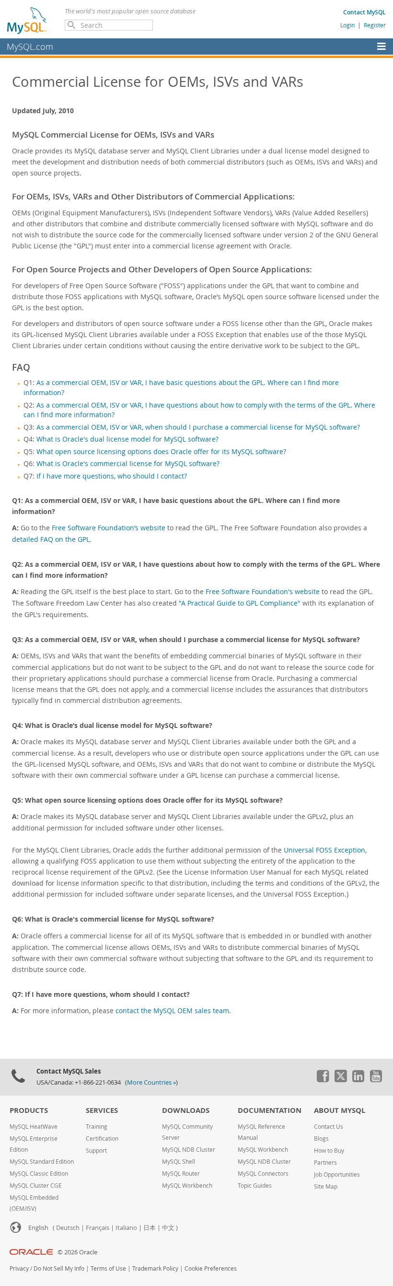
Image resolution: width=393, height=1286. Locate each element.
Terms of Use (108, 1268)
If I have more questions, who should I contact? (111, 476)
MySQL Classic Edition (39, 1173)
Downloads (185, 1110)
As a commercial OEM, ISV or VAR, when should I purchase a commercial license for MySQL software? (198, 427)
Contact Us (328, 1126)
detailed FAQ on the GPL (51, 539)
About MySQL (339, 1110)
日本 (149, 1228)
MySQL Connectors (263, 1173)
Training (96, 1126)
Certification (102, 1138)
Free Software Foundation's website (263, 591)
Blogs (321, 1138)
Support (96, 1150)
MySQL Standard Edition (42, 1161)
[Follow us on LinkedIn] (358, 1080)
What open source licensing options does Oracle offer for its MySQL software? (161, 451)
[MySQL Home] (27, 20)
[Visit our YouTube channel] (375, 1080)
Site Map (325, 1186)
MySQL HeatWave (34, 1126)
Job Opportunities (337, 1174)
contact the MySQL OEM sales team (172, 1010)
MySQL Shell (178, 1161)
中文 (168, 1228)
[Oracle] (31, 1252)
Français (97, 1228)
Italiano (126, 1228)
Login (347, 25)
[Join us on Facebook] (322, 1080)
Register (375, 25)
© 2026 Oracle (77, 1252)
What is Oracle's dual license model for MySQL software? (127, 439)
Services (102, 1110)
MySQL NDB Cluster (188, 1149)
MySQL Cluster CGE (36, 1185)
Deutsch (68, 1228)
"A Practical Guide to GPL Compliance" (240, 603)
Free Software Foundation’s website (108, 527)
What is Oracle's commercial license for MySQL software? (128, 463)
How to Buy (329, 1150)
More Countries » (151, 1082)
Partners (325, 1162)
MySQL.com (30, 46)
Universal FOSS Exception (324, 849)
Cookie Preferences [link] (211, 1268)
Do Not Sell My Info (59, 1268)
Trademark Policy (155, 1268)
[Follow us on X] (340, 1080)
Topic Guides (255, 1185)
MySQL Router (181, 1173)
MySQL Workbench (187, 1185)
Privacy (19, 1268)
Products (29, 1110)
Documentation (269, 1110)
